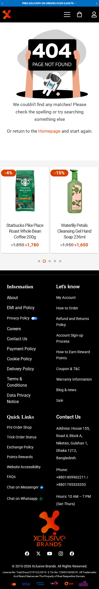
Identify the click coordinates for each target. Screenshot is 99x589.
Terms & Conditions (17, 382)
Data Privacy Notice (19, 398)
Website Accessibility (24, 467)
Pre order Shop (19, 427)
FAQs (11, 477)
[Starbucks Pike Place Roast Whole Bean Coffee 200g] (25, 191)
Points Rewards (20, 457)
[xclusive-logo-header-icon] (16, 14)
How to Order (67, 308)
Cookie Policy (19, 358)
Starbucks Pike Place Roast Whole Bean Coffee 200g (24, 231)
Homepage (50, 131)
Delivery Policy (20, 368)
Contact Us (17, 338)
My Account (66, 297)
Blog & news (66, 390)
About (12, 297)
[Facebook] (27, 553)
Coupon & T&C (68, 369)
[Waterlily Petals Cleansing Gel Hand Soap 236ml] (74, 191)
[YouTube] (49, 553)
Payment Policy (21, 348)
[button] (67, 14)
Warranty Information (74, 379)
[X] (38, 553)
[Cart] (79, 14)
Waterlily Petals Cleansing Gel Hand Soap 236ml (74, 231)
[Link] (94, 14)
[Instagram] (61, 553)
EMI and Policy (21, 307)
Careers (14, 328)
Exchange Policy (20, 447)
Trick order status (21, 437)
